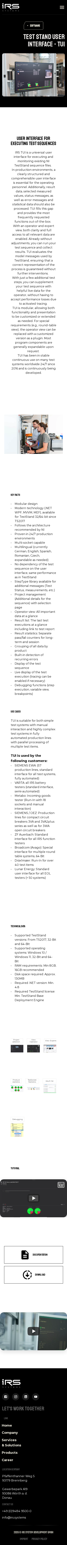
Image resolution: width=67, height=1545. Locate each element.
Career (7, 1460)
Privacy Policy (39, 1539)
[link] (20, 28)
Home (7, 1425)
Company (10, 1433)
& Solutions (11, 1445)
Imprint (24, 1539)
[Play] (34, 1198)
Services (9, 1440)
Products (10, 1453)
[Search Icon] (9, 58)
